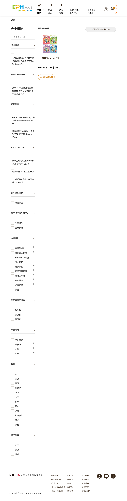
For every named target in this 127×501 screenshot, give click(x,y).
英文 (17, 378)
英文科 (18, 314)
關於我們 (54, 475)
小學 (17, 349)
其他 (17, 424)
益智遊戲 (19, 285)
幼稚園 (18, 344)
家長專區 (61, 11)
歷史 (17, 406)
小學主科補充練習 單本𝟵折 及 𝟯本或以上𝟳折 (23, 162)
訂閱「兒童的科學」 (75, 11)
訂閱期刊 (19, 223)
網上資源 (50, 11)
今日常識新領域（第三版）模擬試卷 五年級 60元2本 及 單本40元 (23, 61)
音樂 (17, 410)
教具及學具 (20, 275)
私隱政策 (54, 483)
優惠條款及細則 (57, 491)
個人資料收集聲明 (58, 487)
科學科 (18, 310)
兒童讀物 (19, 280)
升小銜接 (19, 262)
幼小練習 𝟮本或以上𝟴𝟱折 (23, 171)
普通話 (18, 387)
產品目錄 (39, 11)
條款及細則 (86, 491)
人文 (17, 397)
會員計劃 (69, 479)
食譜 (17, 289)
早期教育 (19, 339)
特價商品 (19, 202)
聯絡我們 (85, 483)
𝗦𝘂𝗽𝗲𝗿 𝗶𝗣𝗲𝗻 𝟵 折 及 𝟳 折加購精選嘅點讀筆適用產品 (23, 120)
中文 (17, 374)
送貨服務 (69, 487)
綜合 (17, 419)
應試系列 (19, 266)
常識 (17, 392)
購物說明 (69, 475)
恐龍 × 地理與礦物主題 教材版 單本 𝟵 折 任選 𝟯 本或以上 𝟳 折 (22, 90)
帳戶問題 (85, 487)
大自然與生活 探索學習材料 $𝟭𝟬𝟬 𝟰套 (23, 181)
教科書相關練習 (22, 257)
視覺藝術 (19, 415)
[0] (112, 8)
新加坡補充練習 (91, 11)
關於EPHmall (56, 479)
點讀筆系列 (20, 248)
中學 (17, 353)
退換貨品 (85, 479)
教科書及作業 (21, 252)
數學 (17, 383)
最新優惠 (69, 491)
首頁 (13, 20)
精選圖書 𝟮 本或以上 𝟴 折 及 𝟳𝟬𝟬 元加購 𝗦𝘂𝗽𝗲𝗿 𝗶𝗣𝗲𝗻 (23, 134)
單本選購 (19, 227)
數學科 (18, 319)
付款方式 (69, 483)
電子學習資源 (21, 271)
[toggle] (33, 45)
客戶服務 (85, 475)
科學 (17, 401)
